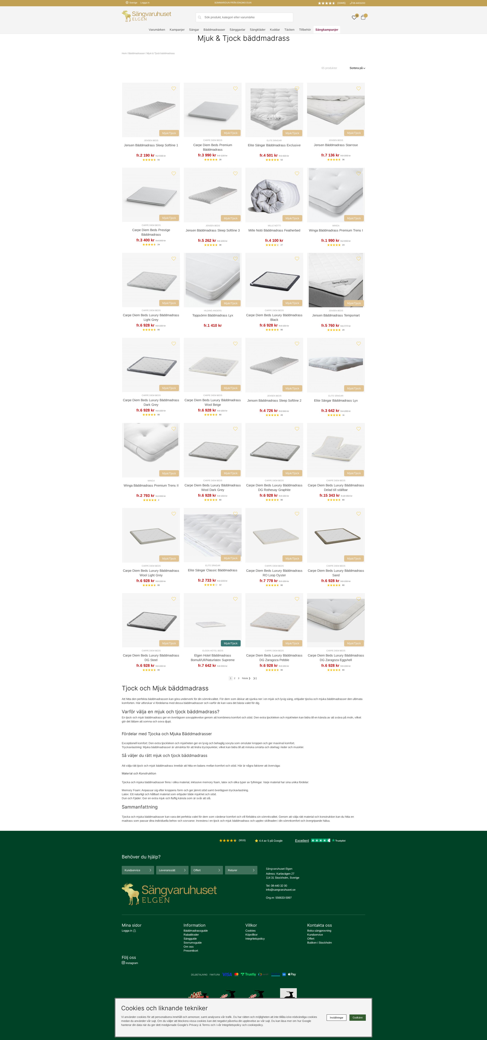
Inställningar (336, 1017)
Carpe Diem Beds (212, 140)
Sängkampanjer (326, 29)
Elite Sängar (274, 140)
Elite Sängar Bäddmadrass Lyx (336, 400)
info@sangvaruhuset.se (280, 889)
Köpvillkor (251, 934)
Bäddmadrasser (214, 29)
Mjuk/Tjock (169, 133)
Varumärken (157, 29)
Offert (197, 870)
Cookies (250, 930)
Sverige (133, 2)
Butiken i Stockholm (319, 942)
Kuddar (275, 29)
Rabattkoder (191, 934)
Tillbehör (305, 29)
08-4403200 (359, 3)
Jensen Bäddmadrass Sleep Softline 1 (151, 145)
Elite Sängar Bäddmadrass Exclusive (274, 145)
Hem (124, 53)
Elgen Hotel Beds (212, 650)
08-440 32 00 (279, 885)
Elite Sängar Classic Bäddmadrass (212, 570)
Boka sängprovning (319, 930)
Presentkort (191, 950)
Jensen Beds (151, 140)
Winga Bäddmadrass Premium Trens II (151, 485)
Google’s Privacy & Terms (193, 1024)
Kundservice (132, 870)
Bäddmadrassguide (196, 930)
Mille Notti (274, 225)
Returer (232, 870)
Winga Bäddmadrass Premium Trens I (336, 230)
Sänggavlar (237, 29)
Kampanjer (177, 29)
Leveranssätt (167, 870)
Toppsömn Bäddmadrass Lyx (212, 315)
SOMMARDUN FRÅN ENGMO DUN (232, 2)
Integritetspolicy (255, 938)
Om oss (189, 946)
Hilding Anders (212, 310)
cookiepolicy (255, 1024)
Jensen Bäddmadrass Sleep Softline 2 (274, 400)
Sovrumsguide (193, 942)
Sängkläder (257, 29)
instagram (131, 963)
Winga (335, 225)
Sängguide (190, 938)
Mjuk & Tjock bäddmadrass (161, 53)
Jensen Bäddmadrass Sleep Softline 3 (213, 230)
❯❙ (255, 678)
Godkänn (358, 1017)
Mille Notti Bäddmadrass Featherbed (274, 230)
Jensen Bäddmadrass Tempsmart (336, 315)
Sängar (194, 29)
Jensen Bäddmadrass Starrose (336, 145)
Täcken (289, 29)
